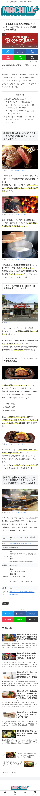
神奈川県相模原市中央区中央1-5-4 (20, 543)
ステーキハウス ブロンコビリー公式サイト (16, 170)
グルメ (6, 603)
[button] (36, 418)
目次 (17, 95)
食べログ (7, 322)
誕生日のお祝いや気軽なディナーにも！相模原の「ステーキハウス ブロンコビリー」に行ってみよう (20, 119)
